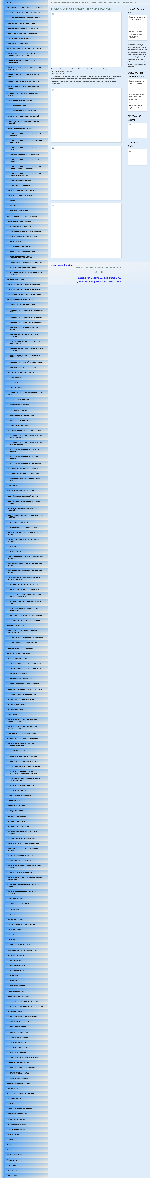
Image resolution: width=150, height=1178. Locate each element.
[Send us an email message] (96, 273)
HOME (61, 2)
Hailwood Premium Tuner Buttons (95, 2)
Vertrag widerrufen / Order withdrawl (62, 265)
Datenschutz (110, 268)
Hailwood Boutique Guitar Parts (74, 2)
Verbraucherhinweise (97, 268)
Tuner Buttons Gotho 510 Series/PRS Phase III (122, 2)
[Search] (2, 11)
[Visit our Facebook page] (99, 273)
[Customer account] (2, 21)
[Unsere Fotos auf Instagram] (102, 273)
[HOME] (2, 14)
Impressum (79, 268)
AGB (86, 268)
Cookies (119, 268)
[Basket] (2, 17)
